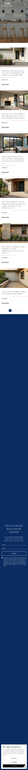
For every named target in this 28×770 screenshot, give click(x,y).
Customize (14, 762)
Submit (14, 553)
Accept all (14, 765)
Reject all (14, 758)
